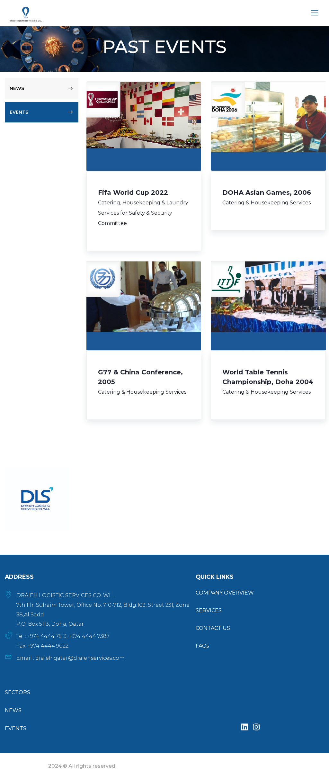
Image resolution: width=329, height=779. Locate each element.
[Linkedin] (244, 727)
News (17, 88)
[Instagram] (256, 727)
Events (19, 112)
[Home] (37, 498)
